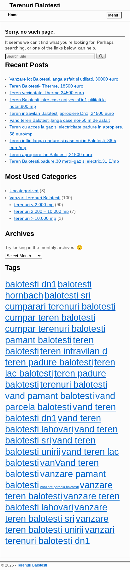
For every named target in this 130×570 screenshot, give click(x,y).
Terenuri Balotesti (35, 5)
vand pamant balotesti (49, 395)
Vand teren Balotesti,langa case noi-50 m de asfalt (59, 120)
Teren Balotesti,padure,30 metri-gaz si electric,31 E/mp (64, 161)
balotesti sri (67, 295)
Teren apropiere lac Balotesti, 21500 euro (50, 154)
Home (13, 15)
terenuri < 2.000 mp (34, 204)
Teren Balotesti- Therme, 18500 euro (46, 85)
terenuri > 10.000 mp (35, 218)
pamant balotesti (38, 340)
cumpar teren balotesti (50, 317)
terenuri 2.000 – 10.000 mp (41, 211)
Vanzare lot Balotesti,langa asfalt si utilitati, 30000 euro (63, 79)
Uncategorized (23, 190)
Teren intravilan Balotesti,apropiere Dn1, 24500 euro (61, 113)
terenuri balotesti (73, 384)
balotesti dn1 (30, 284)
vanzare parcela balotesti (59, 487)
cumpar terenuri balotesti (55, 328)
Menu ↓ (114, 15)
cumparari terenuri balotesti (60, 306)
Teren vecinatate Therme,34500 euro (46, 92)
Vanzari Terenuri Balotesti (34, 197)
